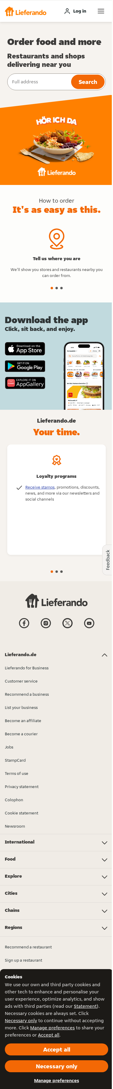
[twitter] (67, 627)
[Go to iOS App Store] (25, 349)
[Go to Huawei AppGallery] (25, 383)
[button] (25, 11)
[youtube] (89, 627)
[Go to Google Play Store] (25, 366)
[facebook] (24, 627)
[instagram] (46, 627)
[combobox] (38, 81)
